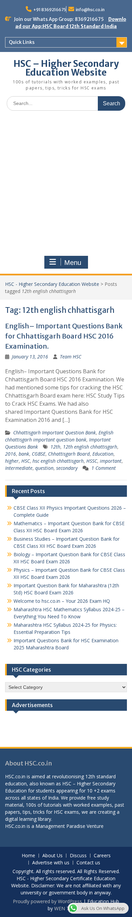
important (111, 461)
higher (12, 461)
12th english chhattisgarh (90, 446)
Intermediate (18, 468)
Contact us (88, 863)
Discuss (78, 856)
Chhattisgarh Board (69, 454)
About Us (52, 856)
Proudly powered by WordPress (47, 901)
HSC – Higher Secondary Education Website (66, 68)
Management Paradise (60, 826)
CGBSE (38, 454)
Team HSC (70, 356)
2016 (10, 454)
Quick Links (22, 42)
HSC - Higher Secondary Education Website (52, 284)
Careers (102, 856)
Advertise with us (50, 863)
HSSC (91, 461)
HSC (25, 461)
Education (102, 454)
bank (24, 454)
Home (28, 856)
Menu (72, 262)
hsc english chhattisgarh (58, 461)
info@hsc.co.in (90, 9)
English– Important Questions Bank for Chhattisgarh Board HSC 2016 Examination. (64, 336)
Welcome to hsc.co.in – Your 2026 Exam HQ (62, 601)
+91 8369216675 (49, 9)
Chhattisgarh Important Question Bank (54, 432)
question (44, 468)
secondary (67, 468)
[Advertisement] (66, 185)
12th (55, 446)
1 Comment (103, 468)
